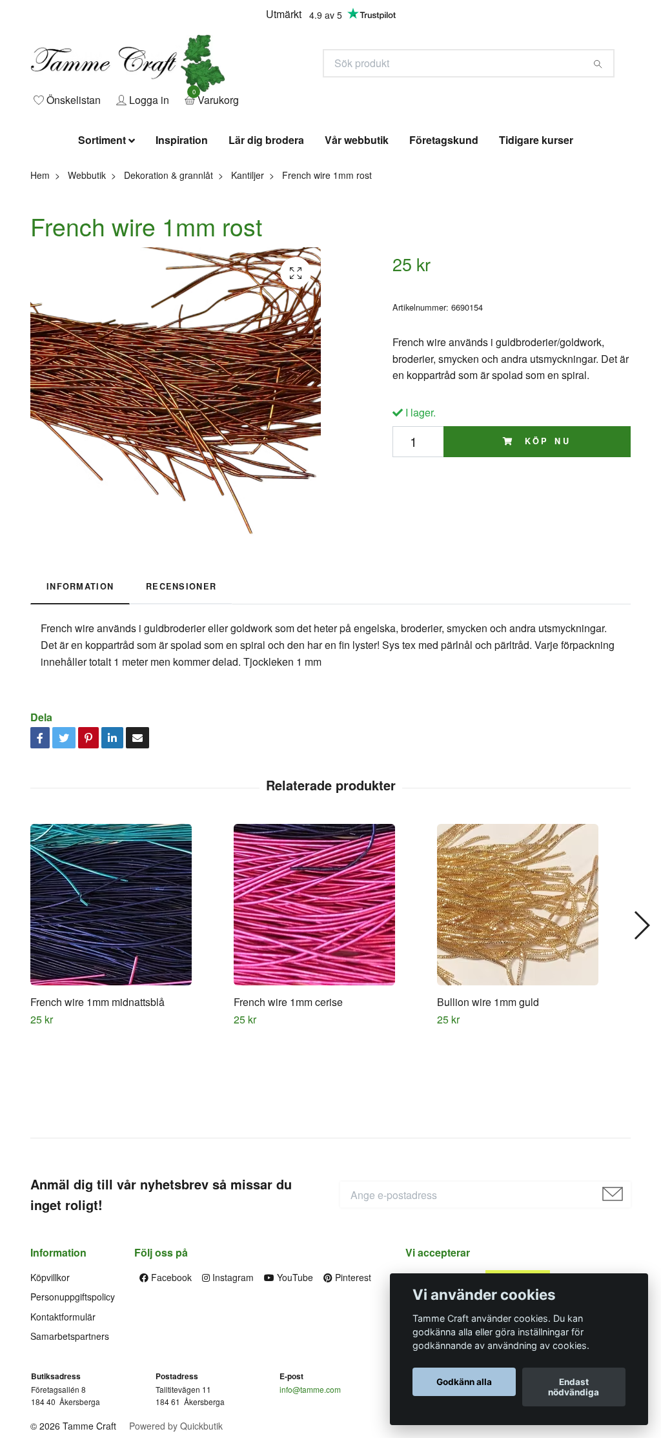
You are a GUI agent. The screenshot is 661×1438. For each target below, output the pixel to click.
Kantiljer (247, 260)
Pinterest (351, 1363)
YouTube (293, 1363)
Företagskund (443, 226)
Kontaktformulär (63, 1402)
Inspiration (182, 226)
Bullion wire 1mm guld (488, 1087)
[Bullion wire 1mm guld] (534, 990)
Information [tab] (80, 672)
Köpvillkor (50, 1363)
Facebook (170, 1363)
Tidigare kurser (536, 226)
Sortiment (102, 226)
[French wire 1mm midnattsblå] (127, 990)
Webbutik (87, 260)
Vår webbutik (357, 226)
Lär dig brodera (266, 226)
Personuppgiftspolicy (72, 1383)
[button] (641, 1012)
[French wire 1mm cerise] (330, 990)
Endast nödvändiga (573, 1387)
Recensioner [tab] (181, 672)
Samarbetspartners (69, 1421)
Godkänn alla (464, 1382)
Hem (40, 260)
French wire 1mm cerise (288, 1087)
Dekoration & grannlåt (168, 260)
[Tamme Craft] (257, 101)
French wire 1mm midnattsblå (97, 1087)
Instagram (232, 1363)
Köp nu (545, 527)
